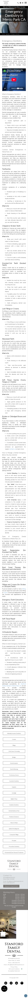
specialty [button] (8, 34)
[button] (6, 2)
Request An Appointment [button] (11, 886)
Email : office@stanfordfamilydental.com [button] (14, 964)
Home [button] (3, 34)
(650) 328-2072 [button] (11, 882)
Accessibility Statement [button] (14, 971)
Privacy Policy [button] (14, 967)
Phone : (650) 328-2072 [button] (14, 962)
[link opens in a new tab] (5, 983)
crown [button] (5, 592)
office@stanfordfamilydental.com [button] (15, 881)
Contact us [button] (12, 449)
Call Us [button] (4, 989)
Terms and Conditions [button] (14, 969)
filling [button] (24, 589)
